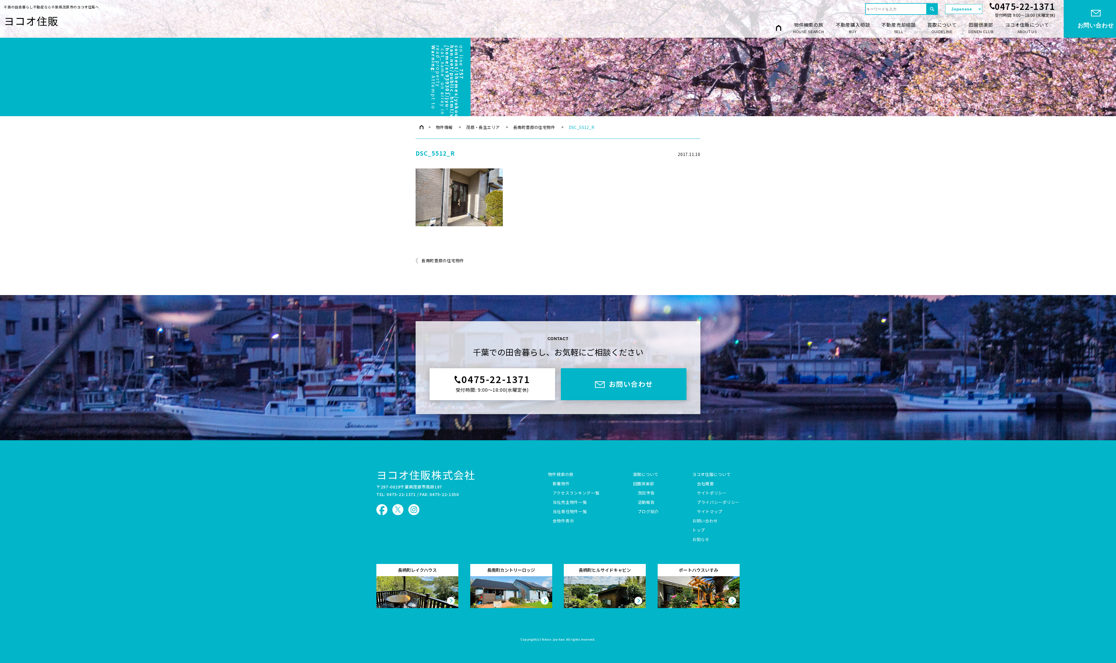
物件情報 (444, 127)
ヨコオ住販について (1027, 27)
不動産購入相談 (853, 27)
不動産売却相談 (898, 27)
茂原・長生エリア (483, 127)
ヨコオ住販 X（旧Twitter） (397, 509)
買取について (942, 27)
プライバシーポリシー (718, 502)
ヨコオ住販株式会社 (425, 474)
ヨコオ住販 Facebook (381, 509)
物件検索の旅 (808, 27)
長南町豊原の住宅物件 (534, 127)
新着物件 (561, 483)
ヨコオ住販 (31, 20)
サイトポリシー (712, 493)
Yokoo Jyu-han (553, 640)
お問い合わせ (705, 521)
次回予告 (646, 493)
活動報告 (646, 502)
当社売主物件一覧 (570, 502)
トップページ (421, 127)
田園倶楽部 (981, 27)
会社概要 (705, 483)
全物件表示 (563, 521)
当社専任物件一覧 (570, 511)
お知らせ (700, 539)
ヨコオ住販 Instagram (413, 509)
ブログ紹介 (648, 511)
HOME (778, 28)
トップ (698, 530)
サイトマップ (709, 511)
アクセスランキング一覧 (576, 493)
